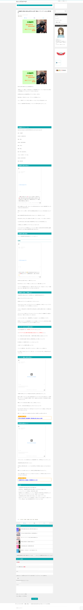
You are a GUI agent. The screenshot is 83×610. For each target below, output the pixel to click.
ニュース (57, 18)
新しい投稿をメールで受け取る (22, 596)
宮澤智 (25, 519)
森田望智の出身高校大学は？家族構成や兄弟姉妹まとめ (27, 541)
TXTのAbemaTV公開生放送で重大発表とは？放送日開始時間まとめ (29, 533)
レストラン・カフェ (59, 20)
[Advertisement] (34, 44)
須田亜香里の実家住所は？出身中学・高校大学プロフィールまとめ (25, 555)
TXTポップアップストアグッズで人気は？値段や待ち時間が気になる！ (29, 537)
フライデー (22, 519)
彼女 (31, 519)
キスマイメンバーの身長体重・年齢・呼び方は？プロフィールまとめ (44, 555)
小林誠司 (28, 519)
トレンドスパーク (21, 1)
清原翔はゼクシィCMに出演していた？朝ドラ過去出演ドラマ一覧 (29, 550)
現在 (33, 519)
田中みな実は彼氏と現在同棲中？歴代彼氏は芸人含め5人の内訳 (30, 418)
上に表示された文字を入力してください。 (22, 580)
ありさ (19, 202)
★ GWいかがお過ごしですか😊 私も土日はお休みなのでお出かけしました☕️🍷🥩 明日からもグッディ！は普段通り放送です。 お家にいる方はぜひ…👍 (29, 273)
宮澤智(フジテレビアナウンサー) (23, 276)
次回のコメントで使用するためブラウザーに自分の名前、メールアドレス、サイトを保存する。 (32, 575)
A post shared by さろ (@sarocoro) (32, 389)
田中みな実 (36, 519)
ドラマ (57, 16)
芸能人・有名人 (58, 22)
